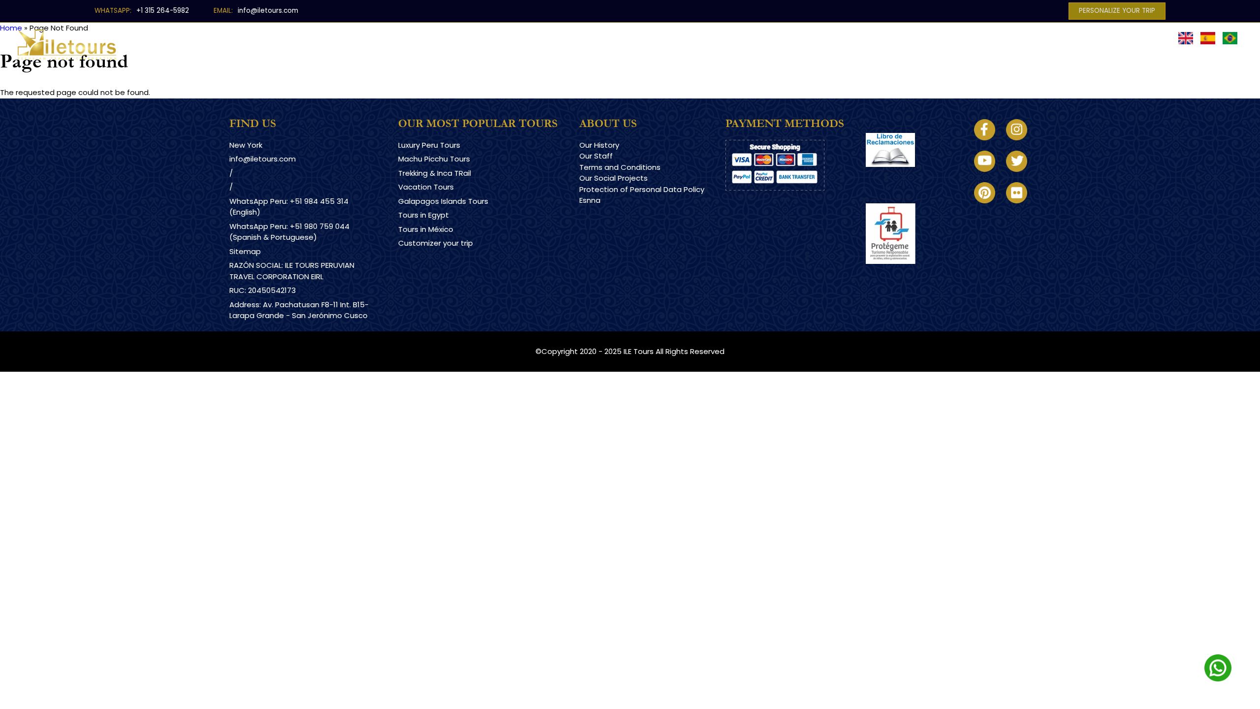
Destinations (420, 37)
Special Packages (691, 37)
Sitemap (245, 251)
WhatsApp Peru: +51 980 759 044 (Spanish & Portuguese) (289, 232)
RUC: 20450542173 (262, 290)
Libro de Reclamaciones (909, 175)
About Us (807, 37)
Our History (599, 145)
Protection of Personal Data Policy (641, 189)
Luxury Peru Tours (501, 37)
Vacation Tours (426, 187)
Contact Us (869, 37)
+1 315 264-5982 (162, 10)
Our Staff (596, 156)
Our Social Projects (613, 178)
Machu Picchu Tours (434, 159)
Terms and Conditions (620, 167)
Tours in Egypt (423, 215)
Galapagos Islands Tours (443, 201)
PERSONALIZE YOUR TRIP (1117, 10)
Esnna (589, 200)
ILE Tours (639, 351)
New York (245, 145)
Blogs (757, 37)
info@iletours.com (268, 10)
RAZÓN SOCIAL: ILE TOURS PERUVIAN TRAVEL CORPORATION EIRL (291, 271)
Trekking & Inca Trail (597, 37)
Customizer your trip (435, 243)
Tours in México (425, 229)
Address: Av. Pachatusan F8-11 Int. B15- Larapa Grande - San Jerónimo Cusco (299, 310)
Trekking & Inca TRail (434, 173)
